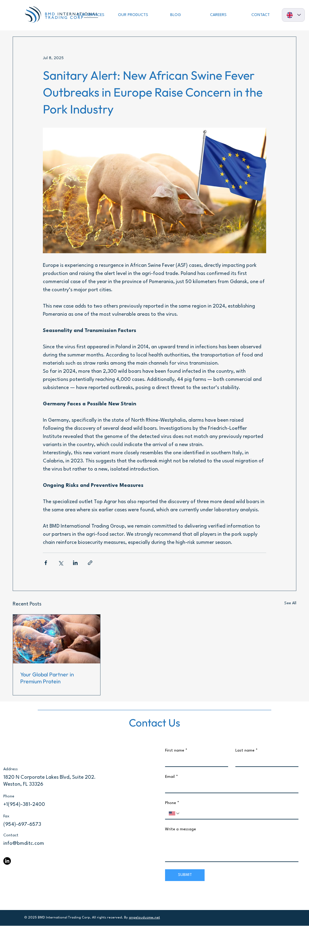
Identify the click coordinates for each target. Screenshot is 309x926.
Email (171, 777)
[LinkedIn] (7, 861)
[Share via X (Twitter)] (60, 563)
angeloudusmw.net (144, 917)
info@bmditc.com (23, 843)
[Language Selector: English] (293, 15)
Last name (246, 750)
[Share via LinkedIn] (75, 563)
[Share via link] (90, 563)
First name (176, 750)
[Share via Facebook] (46, 563)
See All (290, 603)
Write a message (180, 829)
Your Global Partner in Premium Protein (47, 678)
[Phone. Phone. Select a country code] (174, 813)
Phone (172, 803)
